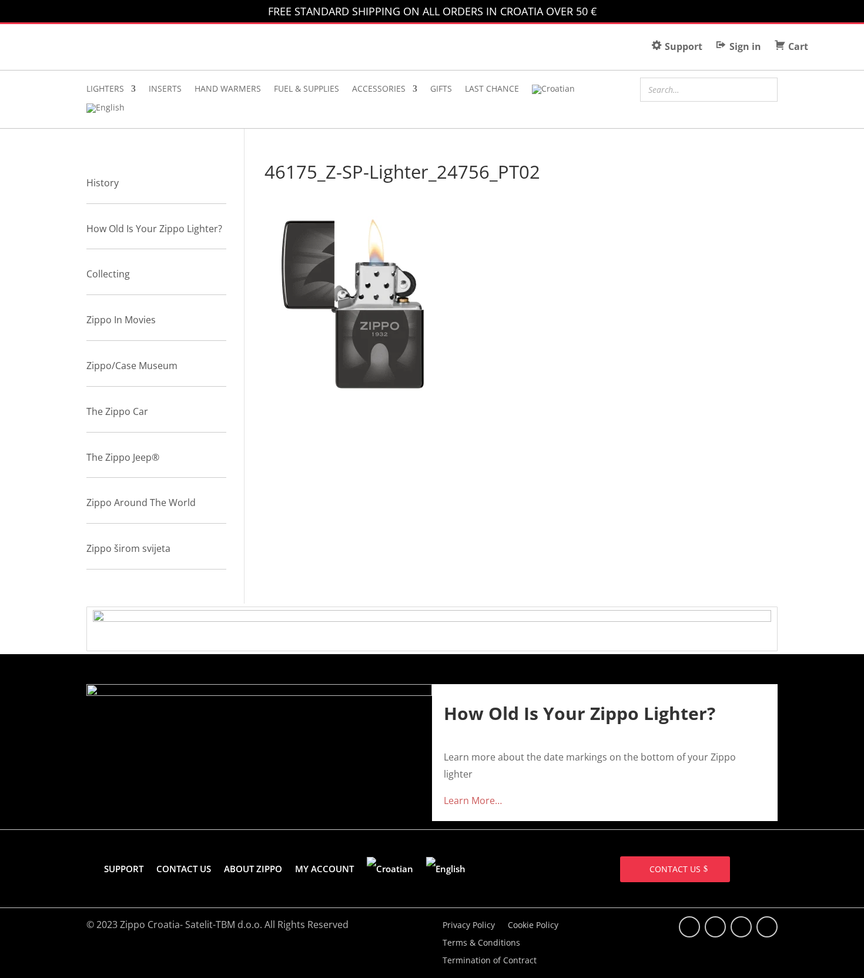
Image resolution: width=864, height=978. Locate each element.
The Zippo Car (117, 411)
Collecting (108, 273)
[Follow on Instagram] (741, 926)
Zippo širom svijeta (128, 548)
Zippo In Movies (121, 319)
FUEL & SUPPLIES (306, 89)
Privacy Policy (469, 925)
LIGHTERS (105, 89)
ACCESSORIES (379, 89)
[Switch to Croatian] (553, 92)
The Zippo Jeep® (122, 457)
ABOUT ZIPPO (253, 869)
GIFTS (441, 89)
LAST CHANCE (492, 89)
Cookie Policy (533, 925)
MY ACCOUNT (324, 869)
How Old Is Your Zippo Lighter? (154, 228)
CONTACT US (183, 869)
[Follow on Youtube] (767, 926)
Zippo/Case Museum (132, 365)
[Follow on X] (715, 926)
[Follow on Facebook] (689, 926)
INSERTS (165, 89)
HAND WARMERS (228, 89)
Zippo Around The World (141, 502)
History (102, 182)
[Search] (765, 88)
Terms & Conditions (481, 943)
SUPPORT (123, 869)
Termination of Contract (490, 961)
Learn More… (473, 800)
